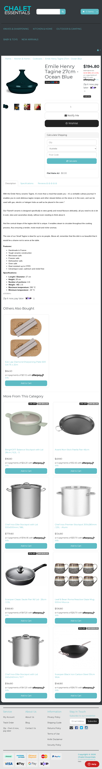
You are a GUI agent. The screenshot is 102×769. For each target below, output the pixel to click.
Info (97, 80)
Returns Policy (54, 728)
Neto (79, 761)
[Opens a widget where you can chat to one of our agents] (92, 764)
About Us (29, 717)
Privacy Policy (53, 717)
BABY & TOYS (10, 39)
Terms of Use (53, 734)
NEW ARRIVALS (30, 39)
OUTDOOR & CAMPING (69, 29)
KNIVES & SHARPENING (16, 29)
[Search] (63, 11)
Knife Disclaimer (54, 739)
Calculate (72, 161)
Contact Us (30, 728)
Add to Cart (26, 383)
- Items (89, 11)
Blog (27, 722)
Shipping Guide (54, 722)
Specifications (26, 183)
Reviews (42, 183)
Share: (48, 82)
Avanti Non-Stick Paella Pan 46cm (72, 449)
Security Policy (54, 745)
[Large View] (6, 107)
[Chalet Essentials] (17, 10)
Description (10, 183)
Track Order (8, 722)
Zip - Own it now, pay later (11, 729)
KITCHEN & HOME (42, 29)
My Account (8, 717)
